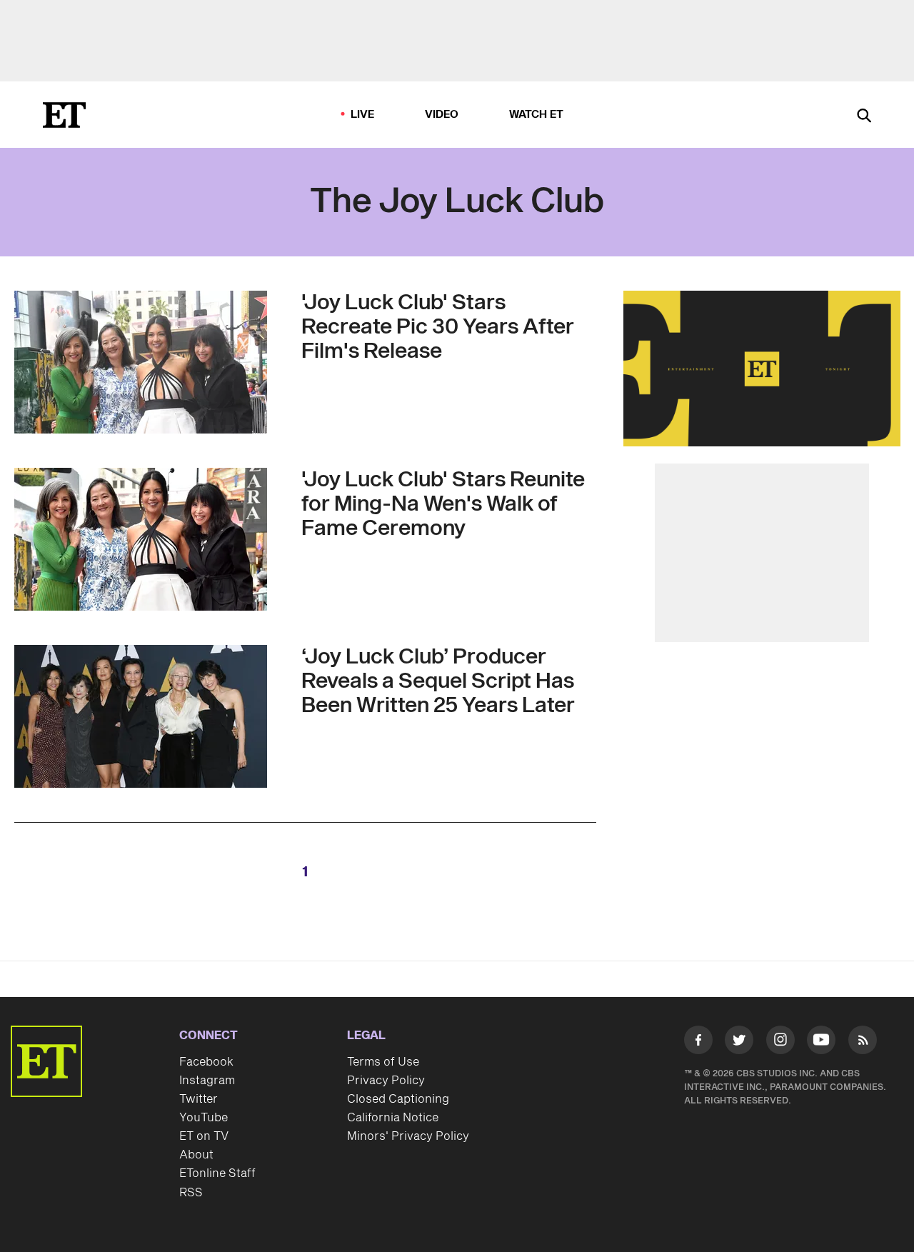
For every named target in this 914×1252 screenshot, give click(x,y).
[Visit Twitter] (739, 1043)
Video (442, 114)
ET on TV (203, 1136)
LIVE (363, 114)
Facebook (206, 1062)
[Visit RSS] (862, 1043)
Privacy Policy (386, 1080)
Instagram (207, 1080)
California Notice (392, 1117)
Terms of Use (383, 1062)
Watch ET (536, 114)
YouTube (203, 1117)
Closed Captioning (398, 1099)
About (196, 1154)
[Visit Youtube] (821, 1040)
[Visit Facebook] (698, 1043)
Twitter (198, 1099)
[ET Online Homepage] (64, 115)
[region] (761, 368)
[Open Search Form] (864, 117)
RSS (191, 1192)
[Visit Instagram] (780, 1043)
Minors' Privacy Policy (408, 1136)
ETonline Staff (217, 1173)
